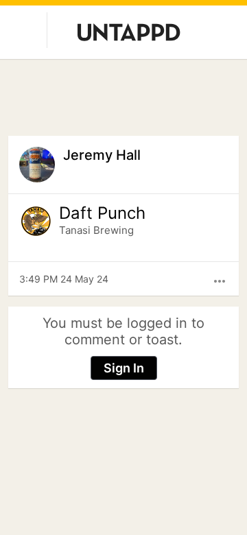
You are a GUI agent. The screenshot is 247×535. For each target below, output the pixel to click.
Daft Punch (102, 213)
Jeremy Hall (102, 155)
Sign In (124, 368)
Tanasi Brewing (96, 230)
